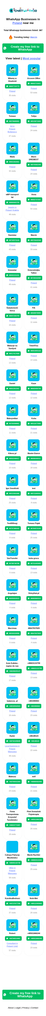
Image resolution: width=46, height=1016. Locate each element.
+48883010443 (36, 860)
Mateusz (12, 777)
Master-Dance (34, 453)
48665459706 (35, 388)
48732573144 (14, 240)
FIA (33, 308)
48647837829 (34, 628)
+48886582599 (36, 782)
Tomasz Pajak (34, 523)
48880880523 (35, 598)
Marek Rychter (33, 855)
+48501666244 (33, 933)
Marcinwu (12, 628)
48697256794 (14, 316)
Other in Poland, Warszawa (12, 870)
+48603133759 (33, 663)
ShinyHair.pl (33, 593)
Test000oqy (12, 523)
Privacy (25, 1008)
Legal (17, 1008)
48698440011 (35, 458)
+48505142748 (14, 863)
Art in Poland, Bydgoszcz (12, 129)
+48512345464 (36, 903)
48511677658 (35, 423)
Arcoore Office (33, 78)
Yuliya (33, 116)
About (10, 1008)
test (33, 488)
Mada (12, 157)
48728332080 (35, 278)
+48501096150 (36, 819)
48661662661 (14, 162)
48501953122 (35, 351)
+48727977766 (14, 903)
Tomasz (12, 116)
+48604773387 (14, 825)
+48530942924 (14, 706)
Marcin (33, 37)
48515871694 (35, 121)
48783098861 (14, 423)
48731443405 (35, 563)
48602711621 (35, 83)
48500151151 (14, 275)
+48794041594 (14, 782)
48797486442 (14, 528)
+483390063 (33, 701)
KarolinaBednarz (12, 898)
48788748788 (14, 563)
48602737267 (35, 200)
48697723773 (14, 86)
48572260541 (35, 493)
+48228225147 (14, 671)
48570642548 (35, 240)
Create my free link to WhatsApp (25, 48)
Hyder (12, 736)
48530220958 (14, 633)
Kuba (33, 418)
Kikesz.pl (12, 453)
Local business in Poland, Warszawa (12, 749)
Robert (12, 933)
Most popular (32, 58)
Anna (33, 195)
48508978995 (35, 313)
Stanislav (12, 235)
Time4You (33, 346)
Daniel (12, 383)
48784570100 (35, 528)
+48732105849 (14, 741)
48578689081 (14, 121)
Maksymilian (12, 418)
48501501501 (14, 388)
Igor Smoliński (12, 488)
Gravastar (12, 270)
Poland (17, 23)
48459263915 (14, 598)
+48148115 (33, 736)
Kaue (33, 383)
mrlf (34, 777)
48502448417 (14, 458)
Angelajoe (12, 593)
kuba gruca (34, 558)
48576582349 (35, 165)
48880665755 (14, 202)
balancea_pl (12, 701)
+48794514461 (14, 938)
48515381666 (14, 493)
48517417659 (14, 354)
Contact (34, 1008)
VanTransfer (12, 558)
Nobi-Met (34, 898)
